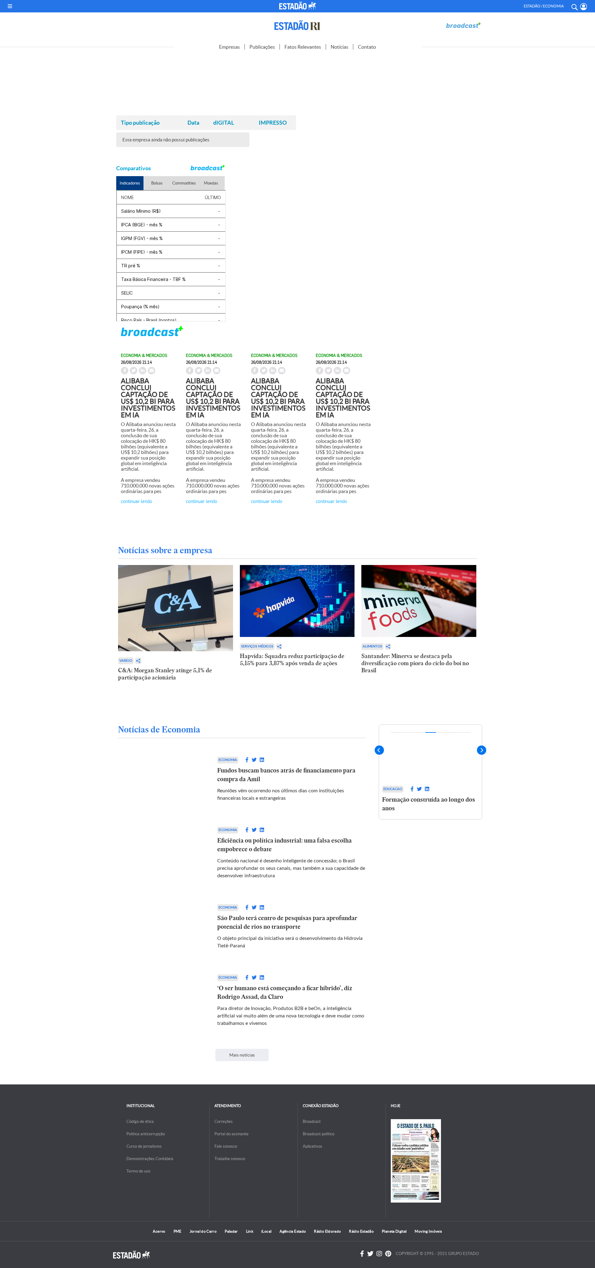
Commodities (184, 183)
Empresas (229, 47)
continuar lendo (136, 501)
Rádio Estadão (361, 1231)
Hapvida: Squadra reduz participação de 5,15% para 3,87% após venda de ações (292, 659)
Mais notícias (242, 1054)
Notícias (339, 47)
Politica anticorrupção (145, 1134)
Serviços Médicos (257, 646)
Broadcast (312, 1121)
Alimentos (372, 646)
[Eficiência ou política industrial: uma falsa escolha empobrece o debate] (161, 853)
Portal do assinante (231, 1134)
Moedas (211, 183)
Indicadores (130, 183)
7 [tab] (465, 732)
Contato (367, 47)
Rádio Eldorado (327, 1231)
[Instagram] (379, 1254)
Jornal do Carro (203, 1231)
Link (249, 1231)
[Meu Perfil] (583, 6)
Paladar (231, 1231)
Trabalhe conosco (229, 1158)
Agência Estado (293, 1231)
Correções (223, 1121)
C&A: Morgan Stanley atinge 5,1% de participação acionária (165, 674)
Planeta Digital (394, 1231)
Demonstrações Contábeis (150, 1158)
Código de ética (140, 1121)
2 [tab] (407, 732)
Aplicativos (312, 1146)
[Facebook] (362, 1254)
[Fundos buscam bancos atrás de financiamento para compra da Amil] (161, 779)
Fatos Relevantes (302, 47)
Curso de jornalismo (143, 1146)
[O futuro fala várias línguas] (430, 754)
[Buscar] (574, 6)
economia (227, 760)
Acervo (159, 1231)
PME (178, 1231)
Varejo (125, 660)
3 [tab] (419, 732)
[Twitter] (370, 1254)
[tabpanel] (430, 782)
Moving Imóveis (428, 1231)
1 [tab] (396, 732)
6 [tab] (453, 732)
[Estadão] (298, 6)
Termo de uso (138, 1171)
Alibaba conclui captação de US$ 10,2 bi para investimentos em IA (148, 397)
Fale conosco (225, 1146)
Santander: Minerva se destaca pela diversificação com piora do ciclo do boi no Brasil (415, 663)
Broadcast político (318, 1134)
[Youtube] (388, 1254)
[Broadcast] (463, 25)
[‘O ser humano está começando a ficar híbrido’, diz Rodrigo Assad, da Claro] (161, 1000)
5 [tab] (442, 732)
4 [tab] (430, 732)
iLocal (266, 1231)
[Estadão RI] (297, 25)
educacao (392, 789)
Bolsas (157, 183)
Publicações (262, 47)
